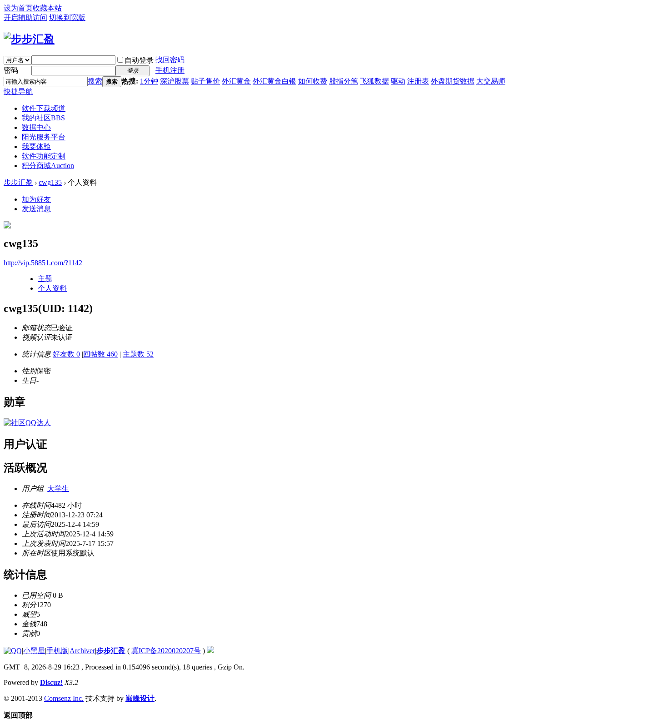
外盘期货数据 (452, 81)
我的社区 (43, 118)
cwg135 (50, 182)
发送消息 (36, 209)
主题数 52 (138, 354)
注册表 (418, 81)
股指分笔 (343, 81)
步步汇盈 (18, 182)
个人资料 (52, 288)
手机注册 (169, 70)
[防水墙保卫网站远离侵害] (210, 651)
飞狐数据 (374, 81)
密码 (11, 70)
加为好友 (36, 199)
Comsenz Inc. (64, 698)
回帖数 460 (100, 354)
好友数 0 (66, 354)
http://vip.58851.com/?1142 (43, 263)
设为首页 (18, 8)
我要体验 (36, 146)
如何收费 (312, 81)
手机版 (57, 651)
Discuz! (51, 682)
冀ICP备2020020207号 (166, 651)
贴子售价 (205, 81)
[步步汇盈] (29, 39)
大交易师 (490, 81)
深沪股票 (174, 81)
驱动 (398, 81)
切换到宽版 (67, 17)
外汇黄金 (236, 81)
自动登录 (139, 60)
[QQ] (13, 651)
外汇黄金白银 (274, 81)
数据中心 (36, 127)
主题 (45, 279)
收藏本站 (47, 8)
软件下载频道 (43, 108)
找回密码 (169, 60)
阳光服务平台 (43, 137)
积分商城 (48, 165)
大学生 (58, 488)
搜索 (95, 81)
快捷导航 (18, 91)
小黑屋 (34, 651)
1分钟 (149, 81)
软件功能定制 (43, 156)
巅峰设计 (140, 698)
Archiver (82, 651)
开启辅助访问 (25, 17)
